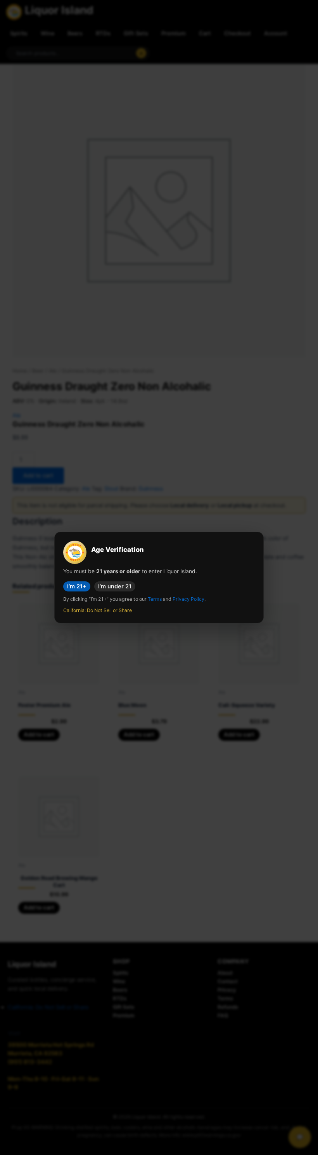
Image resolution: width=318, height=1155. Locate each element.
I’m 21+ (76, 586)
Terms (155, 599)
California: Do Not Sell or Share (97, 610)
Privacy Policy (188, 599)
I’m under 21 (114, 586)
